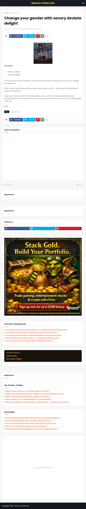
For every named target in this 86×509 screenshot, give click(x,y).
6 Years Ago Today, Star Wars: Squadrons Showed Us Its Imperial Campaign (33, 335)
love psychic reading (13, 359)
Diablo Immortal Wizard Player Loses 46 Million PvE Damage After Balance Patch (34, 394)
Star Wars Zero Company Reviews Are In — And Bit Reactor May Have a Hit (32, 338)
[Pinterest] (38, 36)
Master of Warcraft (43, 3)
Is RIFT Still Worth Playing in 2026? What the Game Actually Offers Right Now (32, 418)
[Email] (42, 36)
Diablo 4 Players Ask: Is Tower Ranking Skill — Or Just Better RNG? (28, 399)
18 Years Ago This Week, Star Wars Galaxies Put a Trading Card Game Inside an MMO (36, 330)
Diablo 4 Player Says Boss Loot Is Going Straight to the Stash (27, 391)
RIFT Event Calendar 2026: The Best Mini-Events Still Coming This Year (30, 423)
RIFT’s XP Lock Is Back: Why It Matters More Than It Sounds (26, 426)
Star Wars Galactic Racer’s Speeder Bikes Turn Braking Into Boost (29, 341)
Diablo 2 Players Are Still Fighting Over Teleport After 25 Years (27, 397)
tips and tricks (14, 13)
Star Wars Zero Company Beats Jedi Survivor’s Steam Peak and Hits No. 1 (31, 333)
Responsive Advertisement (43, 468)
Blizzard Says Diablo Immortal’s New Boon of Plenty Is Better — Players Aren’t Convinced (37, 402)
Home (6, 13)
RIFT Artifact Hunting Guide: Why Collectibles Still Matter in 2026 (28, 421)
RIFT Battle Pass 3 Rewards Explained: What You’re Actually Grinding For (31, 429)
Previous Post (7, 185)
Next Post (79, 185)
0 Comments (37, 29)
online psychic (11, 356)
